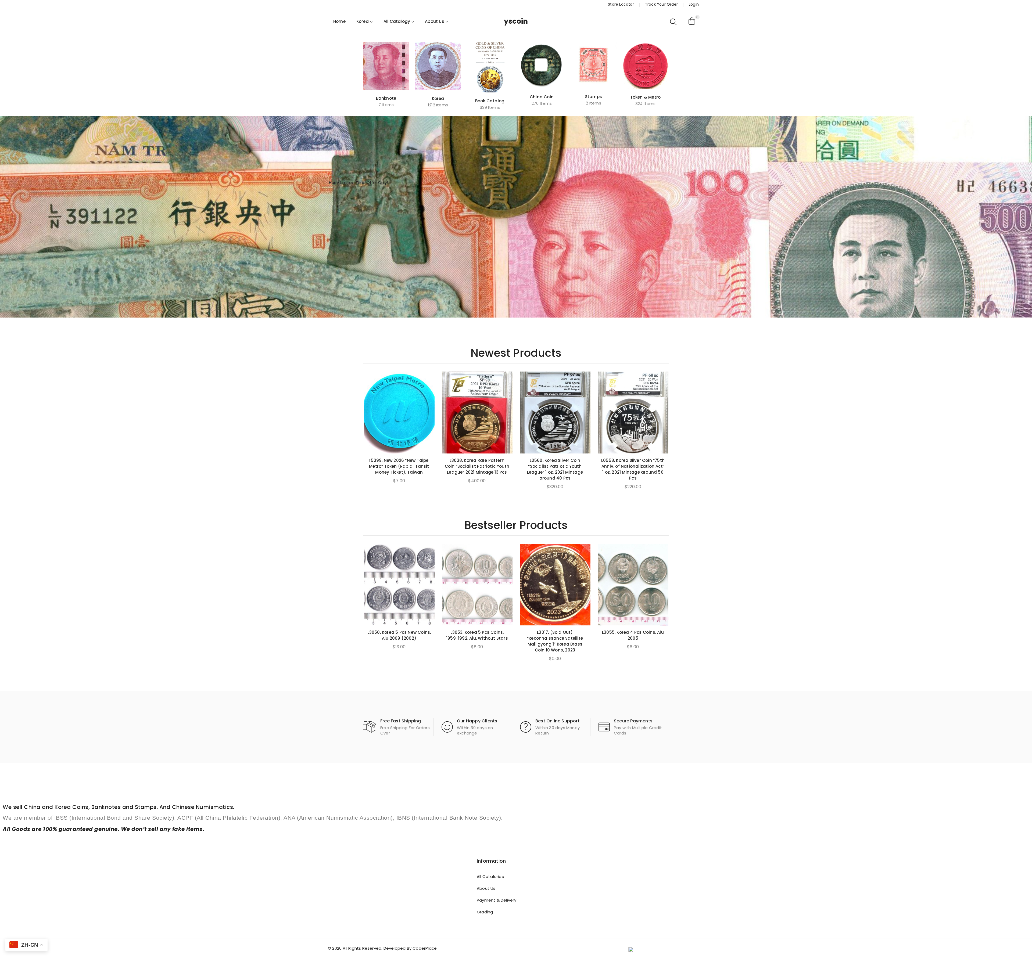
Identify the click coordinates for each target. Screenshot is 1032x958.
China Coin (542, 97)
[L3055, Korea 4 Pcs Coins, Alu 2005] (633, 585)
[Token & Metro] (645, 65)
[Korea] (438, 66)
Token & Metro (645, 97)
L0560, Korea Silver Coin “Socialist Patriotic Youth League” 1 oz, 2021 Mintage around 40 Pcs (555, 469)
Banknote (386, 98)
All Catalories (490, 876)
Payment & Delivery (497, 900)
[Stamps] (593, 65)
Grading (485, 912)
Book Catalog (489, 101)
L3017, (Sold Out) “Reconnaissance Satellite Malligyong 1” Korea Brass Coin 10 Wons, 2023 (555, 641)
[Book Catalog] (490, 67)
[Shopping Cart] (692, 21)
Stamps (593, 96)
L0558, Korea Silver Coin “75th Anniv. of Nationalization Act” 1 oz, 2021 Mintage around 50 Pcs (633, 469)
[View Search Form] (673, 21)
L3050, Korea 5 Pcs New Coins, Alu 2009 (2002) (399, 635)
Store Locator (621, 4)
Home (339, 21)
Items (386, 104)
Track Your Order (661, 4)
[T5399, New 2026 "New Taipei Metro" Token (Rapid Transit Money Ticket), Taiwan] (399, 412)
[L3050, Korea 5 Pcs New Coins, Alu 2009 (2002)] (399, 585)
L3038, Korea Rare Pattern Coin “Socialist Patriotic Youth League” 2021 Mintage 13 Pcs (477, 466)
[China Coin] (541, 65)
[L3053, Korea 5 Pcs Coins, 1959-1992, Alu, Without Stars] (477, 585)
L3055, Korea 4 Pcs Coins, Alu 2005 (633, 635)
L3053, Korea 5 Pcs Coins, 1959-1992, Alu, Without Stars (477, 635)
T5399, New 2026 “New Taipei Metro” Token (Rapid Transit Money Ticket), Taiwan (398, 466)
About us (486, 888)
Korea (438, 98)
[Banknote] (386, 66)
